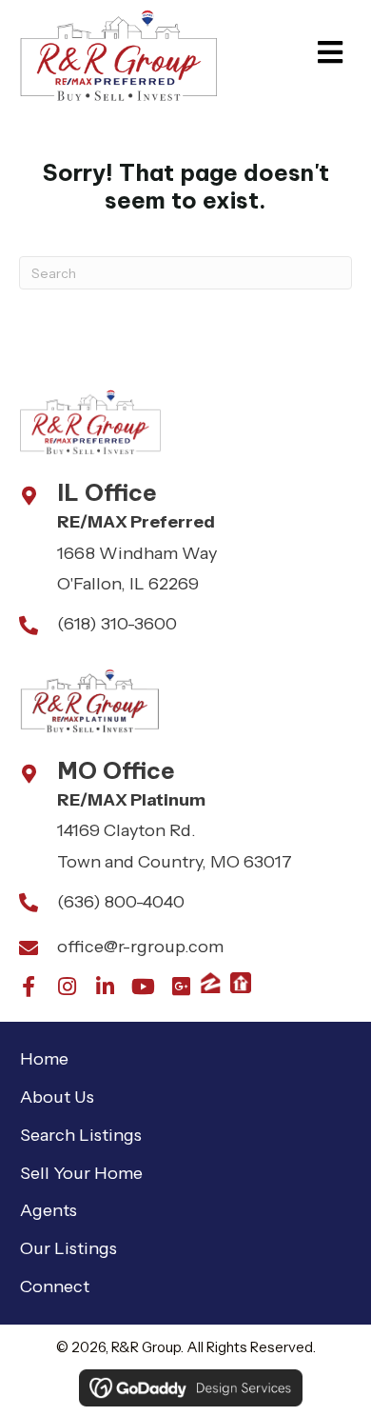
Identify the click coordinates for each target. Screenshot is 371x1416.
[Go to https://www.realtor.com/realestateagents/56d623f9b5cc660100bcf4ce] (240, 982)
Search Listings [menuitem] (81, 1135)
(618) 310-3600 (117, 623)
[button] (28, 986)
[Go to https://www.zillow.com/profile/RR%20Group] (210, 982)
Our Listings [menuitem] (68, 1248)
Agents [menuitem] (48, 1210)
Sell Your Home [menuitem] (81, 1173)
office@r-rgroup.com (140, 946)
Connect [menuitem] (54, 1286)
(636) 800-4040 (121, 901)
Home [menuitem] (44, 1058)
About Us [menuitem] (57, 1097)
